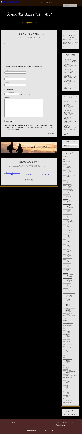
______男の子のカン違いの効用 (69, 371)
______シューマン (66, 206)
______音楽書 (65, 388)
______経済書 (65, 387)
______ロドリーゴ (66, 301)
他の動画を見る (29, 180)
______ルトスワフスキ (67, 295)
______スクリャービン (67, 215)
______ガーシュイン (67, 184)
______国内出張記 (66, 334)
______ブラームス (66, 247)
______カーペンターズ (67, 185)
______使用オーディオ (67, 306)
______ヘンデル (66, 266)
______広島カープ (66, 395)
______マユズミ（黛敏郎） (68, 274)
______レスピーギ (66, 298)
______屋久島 (65, 351)
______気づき (65, 337)
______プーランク (66, 241)
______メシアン (66, 279)
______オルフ (65, 182)
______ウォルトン (66, 176)
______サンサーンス (67, 200)
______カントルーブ (67, 186)
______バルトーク (66, 237)
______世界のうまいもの (68, 400)
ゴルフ (64, 318)
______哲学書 (65, 382)
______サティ (65, 199)
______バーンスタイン (67, 232)
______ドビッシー (66, 229)
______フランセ (66, 251)
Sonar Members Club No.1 (29, 14)
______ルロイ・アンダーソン (68, 296)
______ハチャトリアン (67, 235)
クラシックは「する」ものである (69, 315)
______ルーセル (66, 294)
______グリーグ (66, 192)
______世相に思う (66, 332)
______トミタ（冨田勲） (68, 230)
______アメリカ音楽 (67, 170)
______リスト (65, 290)
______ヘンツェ (66, 265)
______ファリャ (66, 244)
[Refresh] (11, 92)
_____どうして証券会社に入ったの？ (70, 375)
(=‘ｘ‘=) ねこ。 (67, 156)
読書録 (64, 380)
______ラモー (65, 288)
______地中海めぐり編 (67, 310)
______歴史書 (65, 385)
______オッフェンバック (68, 178)
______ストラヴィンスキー (68, 217)
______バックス (66, 236)
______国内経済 (66, 360)
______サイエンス (66, 331)
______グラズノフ (66, 191)
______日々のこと (66, 335)
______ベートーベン (67, 259)
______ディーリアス (67, 224)
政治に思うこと (66, 341)
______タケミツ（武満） (68, 220)
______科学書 (65, 386)
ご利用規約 (59, 424)
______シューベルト (67, 205)
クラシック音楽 (66, 166)
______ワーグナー (66, 303)
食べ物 (64, 398)
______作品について (67, 304)
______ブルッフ (66, 256)
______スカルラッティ (67, 214)
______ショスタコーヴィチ (68, 210)
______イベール (66, 172)
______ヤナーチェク (67, 283)
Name (6, 70)
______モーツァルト (67, 281)
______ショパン (66, 211)
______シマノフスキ (67, 204)
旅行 (64, 346)
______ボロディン (66, 270)
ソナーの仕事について (68, 323)
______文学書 (65, 383)
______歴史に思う (66, 336)
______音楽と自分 (66, 314)
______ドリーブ (66, 231)
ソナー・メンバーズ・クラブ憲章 (64, 422)
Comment (7, 97)
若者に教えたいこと (67, 377)
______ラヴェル (66, 285)
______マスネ (65, 273)
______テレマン (66, 226)
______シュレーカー (67, 209)
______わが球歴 (66, 393)
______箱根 (65, 352)
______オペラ (65, 181)
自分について (66, 367)
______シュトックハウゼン (68, 207)
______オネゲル (66, 180)
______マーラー (66, 271)
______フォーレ (66, 245)
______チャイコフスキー (68, 221)
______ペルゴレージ (67, 261)
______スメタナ (66, 219)
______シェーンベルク (67, 201)
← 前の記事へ (50, 133)
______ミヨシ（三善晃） (68, 276)
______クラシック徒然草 (68, 190)
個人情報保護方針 (60, 425)
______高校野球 (66, 396)
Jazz (64, 159)
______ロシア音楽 (66, 299)
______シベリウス (66, 202)
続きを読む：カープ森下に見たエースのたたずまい (70, 71)
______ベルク (65, 260)
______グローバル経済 (67, 359)
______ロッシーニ (66, 300)
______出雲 (65, 350)
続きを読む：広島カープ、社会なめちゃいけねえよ (70, 87)
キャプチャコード (25, 94)
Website (6, 82)
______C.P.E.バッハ (67, 167)
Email (6, 76)
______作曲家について (67, 305)
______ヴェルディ (66, 173)
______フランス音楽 (67, 250)
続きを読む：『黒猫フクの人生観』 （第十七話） (70, 82)
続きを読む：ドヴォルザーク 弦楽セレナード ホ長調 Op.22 (70, 60)
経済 (64, 357)
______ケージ (65, 195)
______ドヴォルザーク (67, 227)
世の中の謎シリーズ (67, 325)
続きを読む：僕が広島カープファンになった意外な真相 (70, 76)
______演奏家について (67, 313)
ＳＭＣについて (66, 161)
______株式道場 (66, 362)
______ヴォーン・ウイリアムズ (69, 175)
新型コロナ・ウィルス (68, 344)
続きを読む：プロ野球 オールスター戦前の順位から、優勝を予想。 (70, 120)
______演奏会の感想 (67, 311)
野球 (64, 391)
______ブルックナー (67, 255)
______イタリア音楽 (67, 171)
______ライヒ (65, 284)
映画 (64, 355)
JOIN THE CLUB (57, 2)
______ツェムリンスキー (68, 222)
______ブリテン (66, 254)
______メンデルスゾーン (68, 280)
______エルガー (66, 177)
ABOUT (36, 2)
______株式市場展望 (67, 361)
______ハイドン (66, 234)
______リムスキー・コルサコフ (69, 293)
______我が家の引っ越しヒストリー (70, 370)
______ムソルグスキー (67, 278)
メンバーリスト (42, 2)
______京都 (65, 349)
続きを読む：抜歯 (70, 133)
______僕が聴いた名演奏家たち (69, 308)
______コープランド (67, 196)
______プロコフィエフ (67, 258)
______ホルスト (66, 269)
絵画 (64, 365)
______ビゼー (65, 240)
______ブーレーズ (66, 242)
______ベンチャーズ (67, 264)
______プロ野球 (66, 392)
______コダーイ (66, 197)
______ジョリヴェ (66, 212)
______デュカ (65, 225)
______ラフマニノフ (67, 286)
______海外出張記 (66, 339)
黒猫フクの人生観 (67, 402)
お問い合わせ (49, 2)
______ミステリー (66, 381)
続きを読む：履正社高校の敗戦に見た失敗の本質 (70, 66)
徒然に (64, 330)
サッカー (65, 320)
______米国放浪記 (66, 372)
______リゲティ (66, 289)
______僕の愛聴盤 (66, 309)
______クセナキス (66, 187)
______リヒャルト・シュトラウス (69, 291)
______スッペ (65, 216)
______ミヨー (65, 275)
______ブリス (65, 252)
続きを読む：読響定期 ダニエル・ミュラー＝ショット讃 (70, 127)
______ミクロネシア (67, 347)
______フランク (66, 249)
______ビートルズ (66, 239)
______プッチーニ (66, 246)
